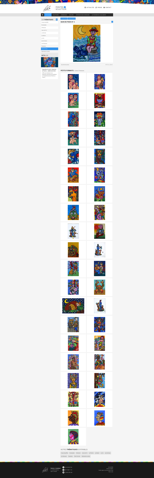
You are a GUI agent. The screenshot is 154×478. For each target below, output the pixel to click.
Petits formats (77, 456)
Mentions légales (109, 468)
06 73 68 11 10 (68, 470)
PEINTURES (47, 14)
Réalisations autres (86, 456)
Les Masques (64, 456)
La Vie (102, 453)
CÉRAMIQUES (64, 14)
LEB (68, 472)
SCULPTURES (56, 14)
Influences (78, 453)
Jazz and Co (84, 453)
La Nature (97, 453)
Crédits (99, 470)
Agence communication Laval (107, 470)
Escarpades (72, 453)
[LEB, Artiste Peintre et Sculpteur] (45, 470)
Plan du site (111, 471)
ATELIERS (71, 14)
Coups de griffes (64, 453)
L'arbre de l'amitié (71, 18)
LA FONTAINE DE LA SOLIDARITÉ (99, 14)
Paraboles (70, 456)
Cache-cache (64, 18)
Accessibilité (110, 467)
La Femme (91, 453)
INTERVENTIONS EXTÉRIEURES (82, 14)
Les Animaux (107, 453)
